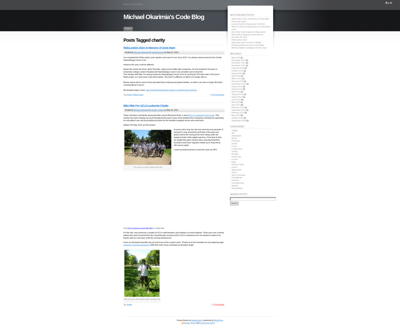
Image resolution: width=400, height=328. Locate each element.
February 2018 (238, 68)
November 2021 (238, 65)
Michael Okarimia (141, 52)
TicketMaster (237, 178)
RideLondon (138, 95)
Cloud (234, 146)
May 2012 (236, 102)
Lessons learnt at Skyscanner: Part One (248, 24)
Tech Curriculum (238, 175)
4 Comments (218, 304)
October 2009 (237, 118)
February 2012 (238, 107)
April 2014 (236, 92)
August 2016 (237, 73)
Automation (236, 136)
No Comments (218, 95)
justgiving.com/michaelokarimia (136, 245)
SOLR (234, 172)
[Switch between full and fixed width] (391, 3)
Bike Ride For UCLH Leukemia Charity (145, 105)
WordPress (218, 320)
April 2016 (236, 76)
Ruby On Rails (238, 164)
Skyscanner (237, 170)
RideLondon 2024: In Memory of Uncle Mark (149, 47)
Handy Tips (236, 157)
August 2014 (237, 89)
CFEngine (236, 141)
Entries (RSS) (190, 323)
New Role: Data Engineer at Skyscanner (249, 32)
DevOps (235, 154)
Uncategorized (157, 52)
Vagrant (235, 186)
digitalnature (196, 320)
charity (129, 95)
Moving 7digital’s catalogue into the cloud (249, 48)
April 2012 (236, 105)
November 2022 (238, 60)
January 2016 (237, 81)
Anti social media (239, 21)
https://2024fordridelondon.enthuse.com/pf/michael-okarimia (171, 90)
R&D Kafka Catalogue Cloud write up (247, 35)
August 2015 (237, 86)
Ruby (234, 162)
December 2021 (238, 63)
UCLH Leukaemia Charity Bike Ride (140, 228)
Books (234, 138)
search (234, 167)
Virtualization (237, 188)
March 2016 (237, 79)
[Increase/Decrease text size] (387, 3)
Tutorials (235, 180)
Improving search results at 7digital (246, 42)
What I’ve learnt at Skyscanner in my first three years (251, 28)
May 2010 (236, 115)
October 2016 (237, 71)
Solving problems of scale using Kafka (248, 45)
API (233, 133)
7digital (235, 130)
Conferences (237, 149)
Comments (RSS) (207, 323)
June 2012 (236, 100)
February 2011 (238, 113)
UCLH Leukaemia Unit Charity (202, 115)
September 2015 (239, 84)
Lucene (235, 159)
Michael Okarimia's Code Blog (163, 16)
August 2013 (237, 97)
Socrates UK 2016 (239, 37)
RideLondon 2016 (239, 40)
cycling (161, 110)
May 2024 (236, 58)
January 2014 (237, 94)
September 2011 (239, 110)
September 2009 (239, 121)
